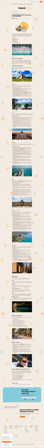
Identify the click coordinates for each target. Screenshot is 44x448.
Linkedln (37, 430)
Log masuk (37, 1)
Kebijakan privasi (18, 444)
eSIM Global (5, 428)
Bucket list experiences (15, 40)
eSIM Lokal (5, 430)
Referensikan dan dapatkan (6, 431)
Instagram (37, 427)
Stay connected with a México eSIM (16, 42)
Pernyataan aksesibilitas (32, 444)
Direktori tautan (28, 444)
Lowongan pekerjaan (27, 431)
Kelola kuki (25, 444)
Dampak (25, 427)
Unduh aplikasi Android (33, 397)
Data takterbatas (6, 427)
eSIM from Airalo (24, 370)
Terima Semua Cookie (6, 441)
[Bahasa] (31, 1)
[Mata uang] (33, 1)
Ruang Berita (26, 430)
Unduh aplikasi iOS (25, 397)
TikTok (36, 429)
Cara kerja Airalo (11, 427)
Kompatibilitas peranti (11, 428)
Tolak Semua (6, 443)
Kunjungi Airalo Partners (31, 427)
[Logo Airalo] (3, 1)
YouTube (37, 431)
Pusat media (26, 429)
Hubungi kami (16, 428)
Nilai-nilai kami (26, 428)
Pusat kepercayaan (15, 444)
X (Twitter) (37, 428)
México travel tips (14, 41)
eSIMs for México (29, 379)
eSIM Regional (5, 429)
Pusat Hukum (22, 444)
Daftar (41, 1)
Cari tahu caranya (22, 416)
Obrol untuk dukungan (17, 427)
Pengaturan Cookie (6, 445)
